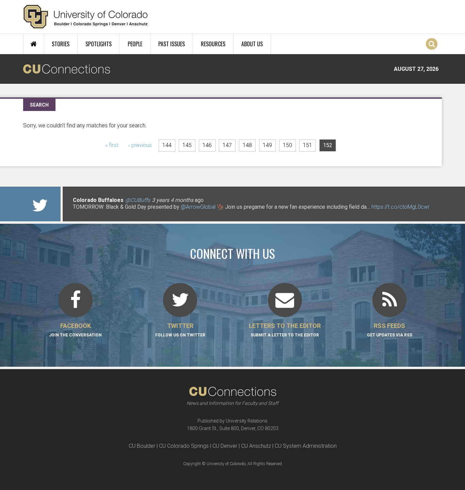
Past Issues (171, 44)
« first (111, 145)
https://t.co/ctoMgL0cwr (400, 207)
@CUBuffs (137, 200)
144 (167, 145)
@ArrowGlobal (198, 207)
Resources (213, 44)
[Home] (85, 16)
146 (207, 145)
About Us (252, 44)
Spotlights (98, 44)
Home (33, 44)
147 (227, 145)
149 (267, 145)
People (135, 44)
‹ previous (140, 145)
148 (247, 145)
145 (187, 145)
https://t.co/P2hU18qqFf (101, 213)
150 (287, 145)
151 (307, 145)
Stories (60, 44)
